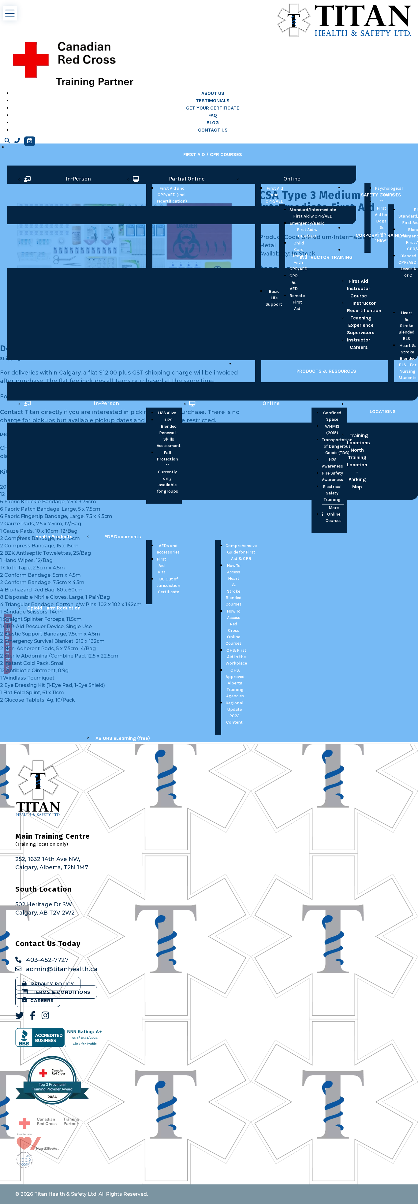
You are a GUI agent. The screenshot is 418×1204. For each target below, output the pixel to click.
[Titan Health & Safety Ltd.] (344, 20)
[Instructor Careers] (81, 343)
